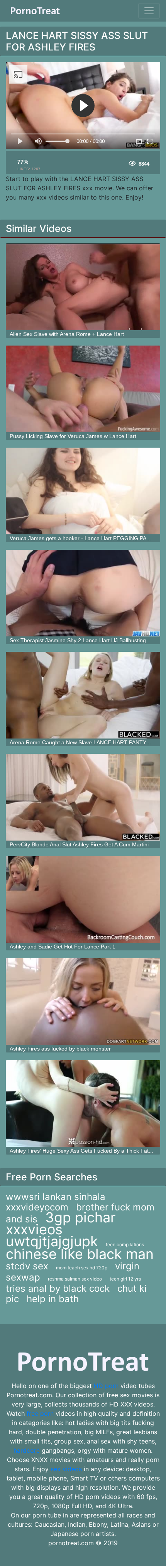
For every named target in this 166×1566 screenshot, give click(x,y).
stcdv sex (27, 1266)
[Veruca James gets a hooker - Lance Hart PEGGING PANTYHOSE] (83, 491)
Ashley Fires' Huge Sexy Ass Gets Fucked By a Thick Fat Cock (86, 1151)
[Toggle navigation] (149, 10)
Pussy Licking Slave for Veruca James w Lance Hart (73, 436)
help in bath (53, 1298)
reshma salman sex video (75, 1279)
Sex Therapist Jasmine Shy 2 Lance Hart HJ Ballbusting (78, 640)
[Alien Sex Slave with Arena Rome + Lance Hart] (83, 286)
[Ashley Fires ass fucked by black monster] (83, 1001)
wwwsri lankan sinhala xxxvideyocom (55, 1202)
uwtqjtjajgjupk (52, 1241)
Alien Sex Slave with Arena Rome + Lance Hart (67, 334)
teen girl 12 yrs (125, 1279)
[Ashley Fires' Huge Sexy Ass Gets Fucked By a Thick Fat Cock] (83, 1103)
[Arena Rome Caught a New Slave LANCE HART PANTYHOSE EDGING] (83, 695)
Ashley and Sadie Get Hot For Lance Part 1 (62, 946)
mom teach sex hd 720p (81, 1268)
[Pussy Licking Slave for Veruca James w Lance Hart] (83, 389)
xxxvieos (34, 1229)
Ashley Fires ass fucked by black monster (60, 1049)
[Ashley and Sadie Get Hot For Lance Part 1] (83, 899)
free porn (40, 1413)
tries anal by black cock (58, 1288)
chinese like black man (80, 1253)
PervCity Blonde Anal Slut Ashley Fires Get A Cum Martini (79, 844)
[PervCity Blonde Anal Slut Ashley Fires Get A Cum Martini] (83, 797)
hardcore (27, 1450)
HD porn (106, 1386)
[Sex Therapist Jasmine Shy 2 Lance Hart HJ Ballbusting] (83, 593)
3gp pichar (80, 1217)
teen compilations (125, 1244)
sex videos (66, 1469)
